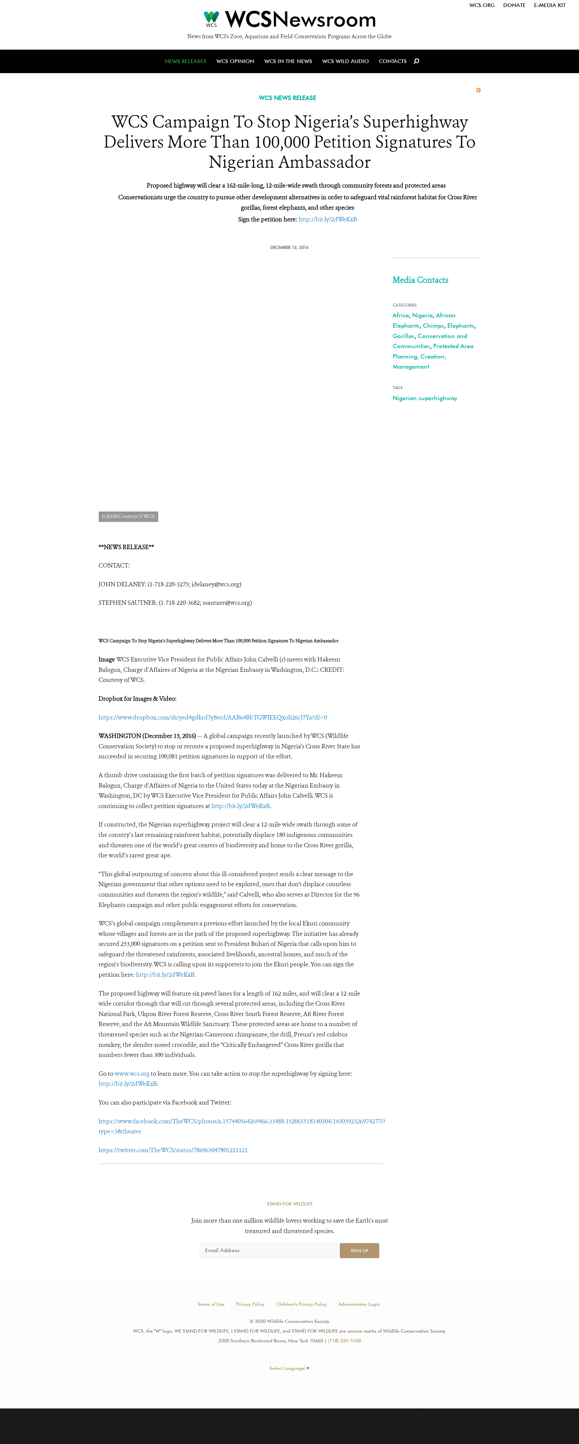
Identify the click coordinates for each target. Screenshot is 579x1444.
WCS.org (482, 5)
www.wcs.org (132, 1074)
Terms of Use (211, 1304)
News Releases (185, 61)
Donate (514, 5)
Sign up (359, 1250)
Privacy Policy (250, 1304)
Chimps (433, 325)
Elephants (460, 325)
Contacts (393, 61)
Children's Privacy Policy (301, 1304)
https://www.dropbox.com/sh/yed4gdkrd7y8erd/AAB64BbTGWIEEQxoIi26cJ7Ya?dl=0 (213, 717)
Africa (401, 315)
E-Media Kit (550, 5)
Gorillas (403, 335)
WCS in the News (288, 61)
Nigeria (422, 315)
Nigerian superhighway (425, 398)
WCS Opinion (235, 61)
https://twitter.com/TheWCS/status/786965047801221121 (173, 1150)
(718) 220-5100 (344, 1340)
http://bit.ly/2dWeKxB (240, 806)
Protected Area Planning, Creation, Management (433, 356)
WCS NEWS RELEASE (287, 97)
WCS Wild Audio (345, 61)
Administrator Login (359, 1304)
